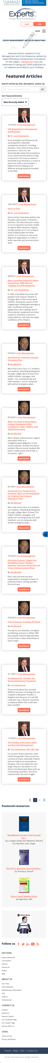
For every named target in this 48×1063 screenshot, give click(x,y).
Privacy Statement (9, 1039)
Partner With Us (8, 1026)
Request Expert (8, 1016)
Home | (8, 1050)
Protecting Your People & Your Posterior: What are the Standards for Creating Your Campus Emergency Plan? (23, 495)
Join (39, 24)
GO (42, 89)
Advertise (5, 1013)
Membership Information (11, 990)
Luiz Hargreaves (18, 685)
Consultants (6, 961)
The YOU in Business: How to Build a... (24, 868)
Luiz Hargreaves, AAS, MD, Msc (25, 749)
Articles (5, 964)
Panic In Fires (14, 208)
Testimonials (7, 1000)
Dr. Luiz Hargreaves (20, 136)
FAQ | (23, 1050)
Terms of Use (7, 1036)
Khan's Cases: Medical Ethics (24, 896)
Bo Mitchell (16, 364)
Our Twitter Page (8, 1023)
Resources (6, 967)
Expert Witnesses (8, 957)
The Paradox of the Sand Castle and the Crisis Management (22, 743)
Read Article (24, 176)
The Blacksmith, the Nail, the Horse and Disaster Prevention (22, 679)
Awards (5, 997)
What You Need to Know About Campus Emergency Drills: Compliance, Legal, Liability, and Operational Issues (23, 425)
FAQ (3, 993)
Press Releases (7, 987)
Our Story (5, 984)
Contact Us (27, 61)
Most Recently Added (14, 102)
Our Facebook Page (9, 1020)
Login (27, 24)
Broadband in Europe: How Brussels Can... (24, 836)
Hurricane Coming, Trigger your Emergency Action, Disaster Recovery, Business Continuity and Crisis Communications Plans (24, 564)
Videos (4, 970)
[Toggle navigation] (44, 31)
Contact (5, 1010)
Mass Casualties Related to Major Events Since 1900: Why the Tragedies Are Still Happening (23, 283)
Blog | (16, 1050)
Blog (3, 974)
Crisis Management (26, 124)
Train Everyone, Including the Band (24, 622)
